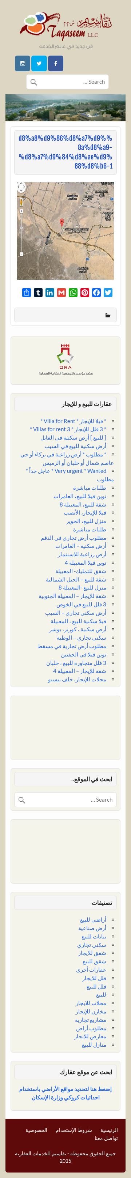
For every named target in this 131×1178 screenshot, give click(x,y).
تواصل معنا (106, 1138)
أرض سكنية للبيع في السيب (75, 446)
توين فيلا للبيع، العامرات (79, 496)
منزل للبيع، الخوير (86, 521)
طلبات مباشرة (89, 487)
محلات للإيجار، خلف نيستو (77, 679)
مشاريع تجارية (90, 1019)
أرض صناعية (92, 928)
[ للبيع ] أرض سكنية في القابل (73, 437)
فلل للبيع (96, 986)
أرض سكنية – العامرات (80, 545)
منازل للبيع (94, 1044)
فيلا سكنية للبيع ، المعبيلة (78, 621)
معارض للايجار (90, 1036)
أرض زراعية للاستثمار (82, 554)
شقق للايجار (92, 952)
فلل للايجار (94, 978)
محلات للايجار (91, 1003)
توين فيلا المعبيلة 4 (85, 562)
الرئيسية (109, 1130)
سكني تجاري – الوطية (81, 637)
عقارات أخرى (91, 969)
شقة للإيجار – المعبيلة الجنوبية (72, 595)
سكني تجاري (91, 944)
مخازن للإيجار (91, 1011)
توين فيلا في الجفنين (83, 654)
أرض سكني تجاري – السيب (75, 612)
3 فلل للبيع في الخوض (81, 604)
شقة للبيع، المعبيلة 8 (83, 504)
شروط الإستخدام (74, 1130)
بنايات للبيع (94, 936)
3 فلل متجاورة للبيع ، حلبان (76, 662)
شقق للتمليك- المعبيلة (80, 571)
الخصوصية (36, 1130)
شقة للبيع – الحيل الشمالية (76, 579)
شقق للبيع (94, 961)
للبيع (101, 994)
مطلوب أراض (91, 1028)
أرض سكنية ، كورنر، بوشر (77, 629)
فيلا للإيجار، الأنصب (85, 512)
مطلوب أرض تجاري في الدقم (73, 537)
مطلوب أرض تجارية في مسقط (71, 646)
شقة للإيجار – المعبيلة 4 (79, 670)
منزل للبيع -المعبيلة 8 (82, 587)
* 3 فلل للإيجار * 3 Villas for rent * (68, 429)
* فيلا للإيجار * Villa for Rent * (73, 421)
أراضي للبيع (93, 919)
